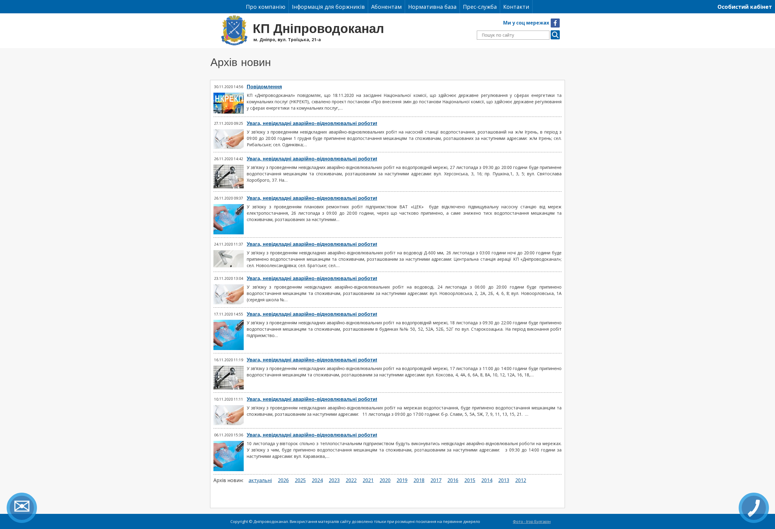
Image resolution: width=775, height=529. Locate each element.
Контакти (516, 6)
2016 (452, 480)
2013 (503, 480)
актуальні (260, 480)
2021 (368, 480)
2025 (300, 480)
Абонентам (386, 6)
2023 (334, 480)
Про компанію (265, 6)
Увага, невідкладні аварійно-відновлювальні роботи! (312, 123)
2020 (385, 480)
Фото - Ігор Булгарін (532, 521)
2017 (435, 480)
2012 (520, 480)
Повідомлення (264, 87)
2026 (283, 480)
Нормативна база (432, 6)
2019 (402, 480)
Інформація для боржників (328, 6)
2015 (469, 480)
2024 (317, 480)
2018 (419, 480)
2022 (351, 480)
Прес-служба (480, 6)
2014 (486, 480)
